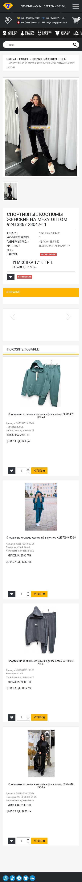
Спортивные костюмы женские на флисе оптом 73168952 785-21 (41, 662)
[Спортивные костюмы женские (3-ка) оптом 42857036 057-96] (41, 507)
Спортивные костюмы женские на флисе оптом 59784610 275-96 (41, 786)
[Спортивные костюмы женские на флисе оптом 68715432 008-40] (41, 383)
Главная (11, 59)
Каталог (23, 59)
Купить (38, 470)
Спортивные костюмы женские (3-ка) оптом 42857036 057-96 (41, 537)
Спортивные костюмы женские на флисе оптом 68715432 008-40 (41, 416)
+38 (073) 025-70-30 (30, 18)
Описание (13, 292)
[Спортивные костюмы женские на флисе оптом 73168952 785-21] (41, 630)
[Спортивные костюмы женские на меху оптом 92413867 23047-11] (41, 127)
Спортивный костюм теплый (49, 59)
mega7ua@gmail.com (56, 22)
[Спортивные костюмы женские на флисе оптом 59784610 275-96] (41, 753)
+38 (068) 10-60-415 (30, 22)
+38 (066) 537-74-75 (55, 18)
